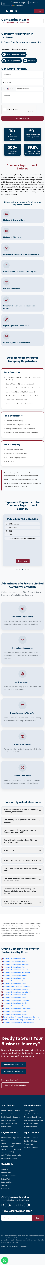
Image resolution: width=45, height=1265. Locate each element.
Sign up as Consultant (32, 1147)
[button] (17, 570)
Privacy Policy (6, 1173)
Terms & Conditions (8, 1176)
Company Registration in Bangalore (16, 964)
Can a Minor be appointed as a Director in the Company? (20, 841)
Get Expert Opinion (31, 1141)
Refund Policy (6, 1179)
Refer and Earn (6, 1182)
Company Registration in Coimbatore (17, 1009)
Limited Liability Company (10, 1117)
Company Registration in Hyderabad (16, 972)
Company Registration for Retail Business (18, 1022)
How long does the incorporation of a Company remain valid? (20, 831)
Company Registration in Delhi (14, 959)
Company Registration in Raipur (14, 1011)
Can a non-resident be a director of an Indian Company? (20, 879)
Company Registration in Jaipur (14, 984)
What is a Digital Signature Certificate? (21, 860)
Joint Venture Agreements (11, 1155)
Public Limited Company (9, 1114)
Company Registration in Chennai (15, 989)
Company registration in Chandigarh (16, 986)
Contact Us (5, 1188)
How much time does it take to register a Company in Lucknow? (21, 810)
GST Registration (30, 1111)
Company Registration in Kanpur (15, 1014)
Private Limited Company (10, 1111)
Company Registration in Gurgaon (15, 970)
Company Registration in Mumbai (15, 961)
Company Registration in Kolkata (15, 981)
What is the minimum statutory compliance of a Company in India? (18, 902)
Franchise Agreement (9, 1158)
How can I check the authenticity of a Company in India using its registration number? (20, 891)
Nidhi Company (6, 1126)
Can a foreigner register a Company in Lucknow (20, 820)
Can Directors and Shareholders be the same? (20, 869)
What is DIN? (9, 850)
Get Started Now (22, 118)
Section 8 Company (8, 1120)
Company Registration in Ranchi (15, 1003)
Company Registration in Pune (14, 967)
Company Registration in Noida (14, 1006)
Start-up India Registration (33, 1120)
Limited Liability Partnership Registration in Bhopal (21, 1020)
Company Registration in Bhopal (15, 975)
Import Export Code (31, 1114)
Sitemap (4, 1185)
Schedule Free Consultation (15, 1085)
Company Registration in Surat (14, 997)
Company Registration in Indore (15, 978)
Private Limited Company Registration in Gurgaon (21, 1017)
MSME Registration (31, 1123)
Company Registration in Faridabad (16, 1000)
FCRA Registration (30, 1126)
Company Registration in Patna (14, 995)
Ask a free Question (31, 1138)
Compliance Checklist (12, 1071)
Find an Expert (29, 1144)
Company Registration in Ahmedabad (16, 992)
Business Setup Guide (12, 1064)
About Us (4, 1169)
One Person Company (9, 1123)
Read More (22, 561)
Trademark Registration (32, 1117)
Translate (19, 6)
